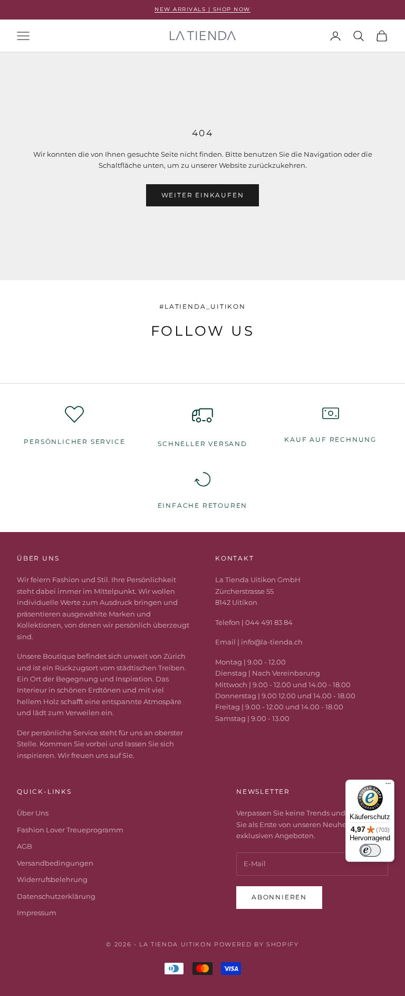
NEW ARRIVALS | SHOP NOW (202, 9)
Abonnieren (279, 897)
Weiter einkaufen (202, 195)
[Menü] (388, 786)
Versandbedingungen (55, 863)
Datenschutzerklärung (56, 896)
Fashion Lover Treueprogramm (70, 830)
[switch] (370, 850)
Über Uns (33, 813)
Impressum (36, 912)
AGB (24, 846)
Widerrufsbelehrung (52, 879)
